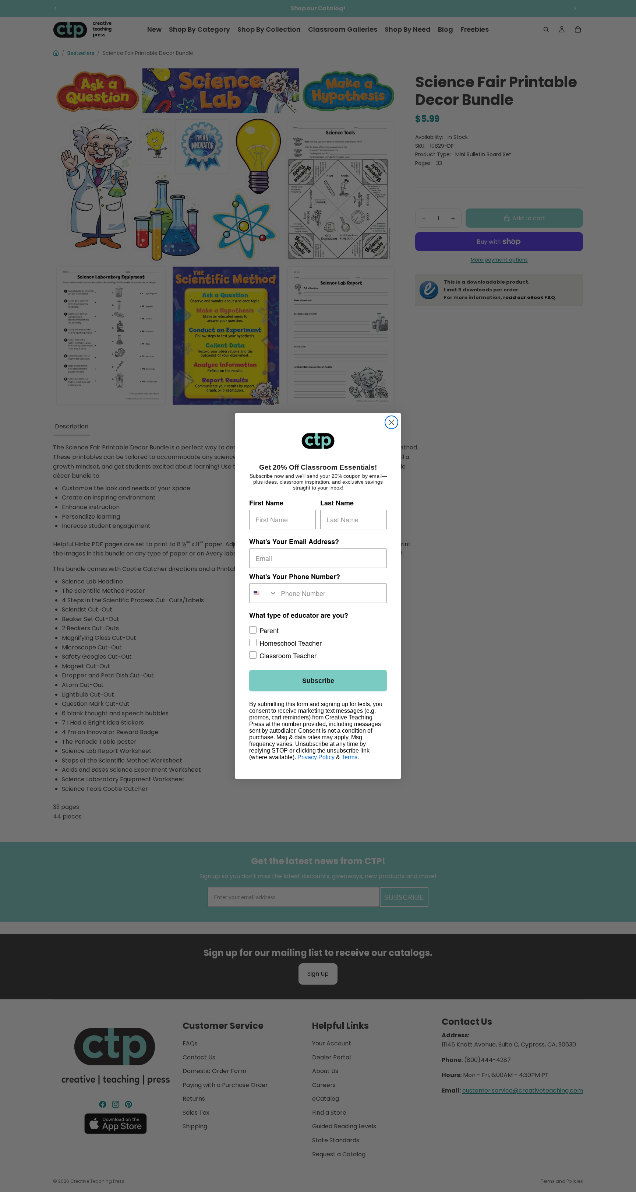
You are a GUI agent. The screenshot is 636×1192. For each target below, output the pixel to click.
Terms (349, 757)
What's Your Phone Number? (294, 576)
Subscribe (318, 680)
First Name (266, 503)
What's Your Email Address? (294, 541)
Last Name (337, 503)
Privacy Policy (316, 757)
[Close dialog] (391, 422)
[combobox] (263, 593)
